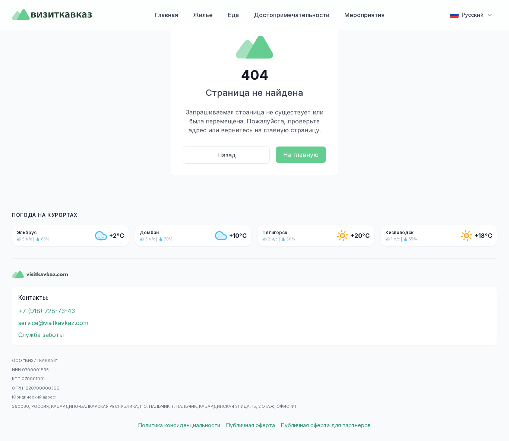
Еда (233, 15)
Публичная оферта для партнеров (326, 425)
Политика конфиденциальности (179, 425)
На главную (301, 154)
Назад (226, 155)
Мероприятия (364, 15)
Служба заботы (41, 334)
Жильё (203, 15)
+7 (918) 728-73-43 (46, 311)
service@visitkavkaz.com (53, 323)
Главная (166, 15)
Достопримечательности (291, 15)
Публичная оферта (250, 425)
